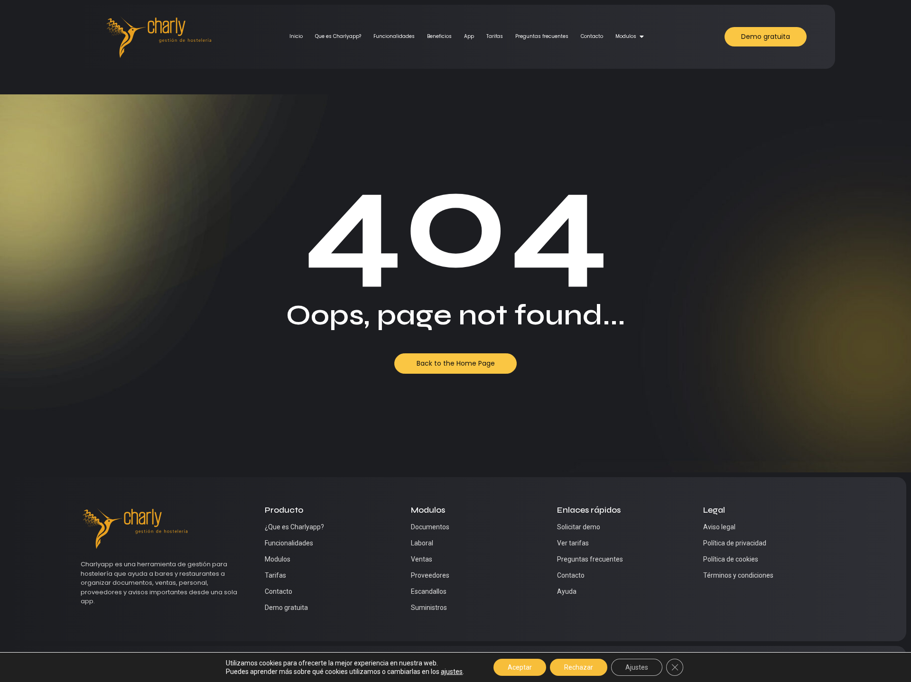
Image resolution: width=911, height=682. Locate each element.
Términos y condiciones (738, 575)
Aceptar (520, 667)
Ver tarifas (573, 543)
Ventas (421, 559)
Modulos (625, 36)
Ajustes (636, 667)
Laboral (422, 543)
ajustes (452, 671)
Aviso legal (719, 527)
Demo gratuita (286, 607)
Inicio (296, 36)
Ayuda (566, 591)
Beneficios (439, 36)
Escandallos (428, 591)
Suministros (429, 607)
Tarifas (494, 36)
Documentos (430, 527)
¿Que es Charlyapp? (294, 527)
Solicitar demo (578, 527)
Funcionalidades (394, 36)
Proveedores (430, 575)
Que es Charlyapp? (338, 36)
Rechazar (578, 667)
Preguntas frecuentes (541, 36)
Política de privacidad (734, 543)
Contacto (592, 36)
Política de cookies (730, 559)
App (469, 36)
